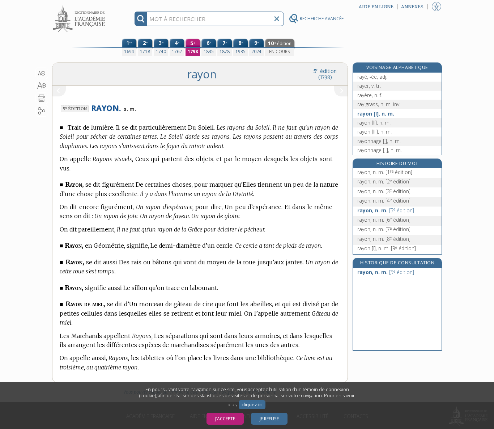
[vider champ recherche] (276, 19)
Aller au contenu (80, 6)
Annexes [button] (412, 6)
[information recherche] (141, 19)
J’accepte (225, 419)
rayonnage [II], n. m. (379, 150)
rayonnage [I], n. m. (379, 141)
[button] (41, 73)
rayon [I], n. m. (375, 113)
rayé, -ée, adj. (372, 76)
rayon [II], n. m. (374, 122)
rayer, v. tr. (369, 85)
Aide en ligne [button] (376, 6)
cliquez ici (252, 405)
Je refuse (269, 419)
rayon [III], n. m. (374, 131)
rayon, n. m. (384, 172)
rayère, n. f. (369, 95)
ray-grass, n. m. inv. (378, 104)
